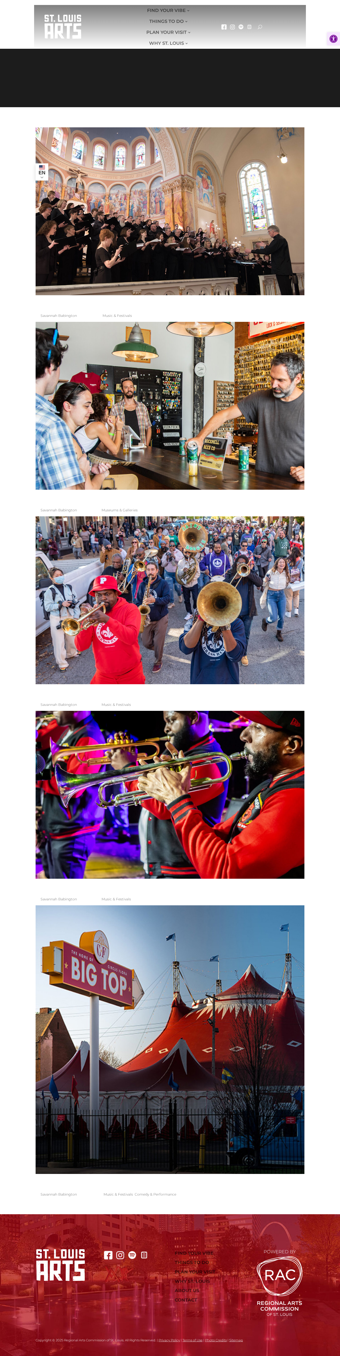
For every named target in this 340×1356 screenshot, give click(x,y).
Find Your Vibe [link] (166, 10)
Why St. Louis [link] (166, 43)
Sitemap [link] (236, 1340)
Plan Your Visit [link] (166, 32)
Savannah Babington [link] (59, 315)
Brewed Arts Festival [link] (108, 497)
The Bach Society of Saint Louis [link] (140, 302)
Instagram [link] (232, 27)
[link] (333, 38)
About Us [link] (187, 1290)
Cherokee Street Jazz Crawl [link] (131, 691)
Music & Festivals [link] (117, 315)
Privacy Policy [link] (169, 1340)
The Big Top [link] (73, 1181)
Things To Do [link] (166, 21)
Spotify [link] (241, 27)
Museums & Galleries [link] (120, 510)
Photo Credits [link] (216, 1340)
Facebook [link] (224, 27)
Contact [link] (186, 1300)
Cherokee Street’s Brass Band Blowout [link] (169, 886)
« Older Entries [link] (119, 1207)
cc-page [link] (249, 27)
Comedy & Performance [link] (155, 1194)
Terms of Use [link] (192, 1340)
